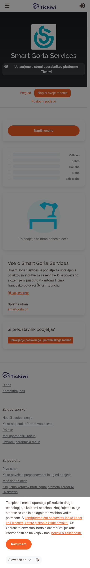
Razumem (18, 544)
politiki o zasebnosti (66, 533)
